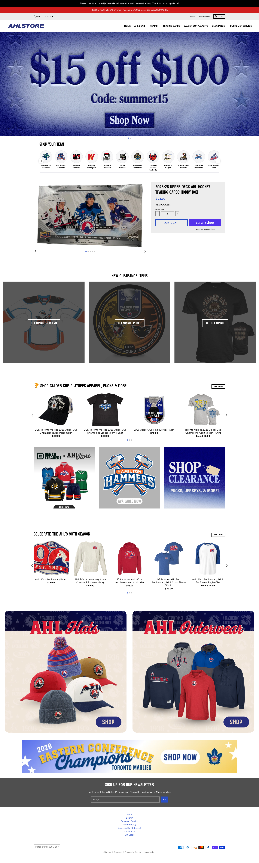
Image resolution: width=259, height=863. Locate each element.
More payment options (205, 229)
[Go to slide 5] (94, 251)
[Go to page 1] (127, 440)
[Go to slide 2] (130, 138)
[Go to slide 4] (92, 251)
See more (218, 535)
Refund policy (149, 852)
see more (218, 386)
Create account (204, 16)
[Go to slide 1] (128, 138)
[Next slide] (145, 251)
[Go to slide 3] (90, 251)
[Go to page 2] (129, 440)
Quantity (159, 209)
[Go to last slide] (36, 251)
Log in (192, 16)
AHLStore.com (116, 852)
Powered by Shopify (133, 852)
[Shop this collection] (66, 672)
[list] (129, 160)
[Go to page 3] (131, 440)
